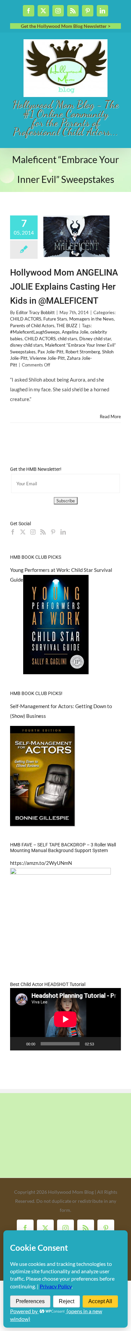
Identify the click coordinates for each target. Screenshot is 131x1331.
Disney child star (95, 338)
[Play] (18, 1043)
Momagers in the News (91, 319)
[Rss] (43, 532)
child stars (67, 338)
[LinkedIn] (63, 532)
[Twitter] (23, 532)
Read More (110, 416)
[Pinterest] (53, 532)
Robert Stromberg (83, 351)
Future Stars (55, 319)
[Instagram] (33, 532)
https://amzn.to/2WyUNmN (41, 863)
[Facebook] (12, 532)
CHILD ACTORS (25, 319)
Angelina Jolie (75, 332)
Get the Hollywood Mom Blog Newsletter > (66, 26)
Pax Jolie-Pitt (50, 351)
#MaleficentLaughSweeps (35, 332)
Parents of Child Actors (32, 325)
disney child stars (26, 345)
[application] (65, 1019)
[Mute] (101, 1043)
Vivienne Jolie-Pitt (47, 358)
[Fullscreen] (112, 1043)
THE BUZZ (66, 325)
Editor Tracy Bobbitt (35, 312)
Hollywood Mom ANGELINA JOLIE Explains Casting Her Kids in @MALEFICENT (64, 286)
